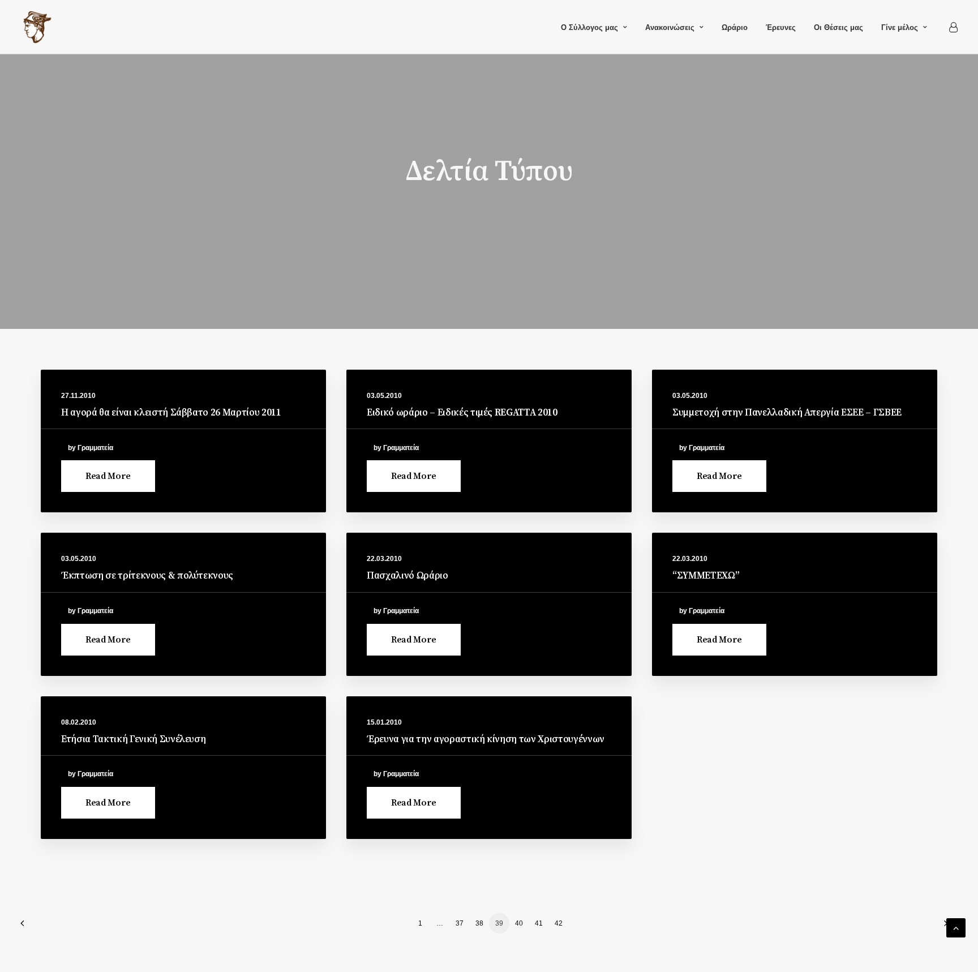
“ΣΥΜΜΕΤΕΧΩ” (705, 576)
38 (479, 923)
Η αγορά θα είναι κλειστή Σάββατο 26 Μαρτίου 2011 (171, 412)
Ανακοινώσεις (669, 27)
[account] (952, 27)
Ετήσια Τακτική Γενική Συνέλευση (133, 739)
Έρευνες (781, 27)
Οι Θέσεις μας (838, 27)
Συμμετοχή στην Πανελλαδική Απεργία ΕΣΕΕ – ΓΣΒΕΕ (787, 412)
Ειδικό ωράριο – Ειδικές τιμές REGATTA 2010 (462, 412)
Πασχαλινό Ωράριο (407, 576)
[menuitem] (594, 27)
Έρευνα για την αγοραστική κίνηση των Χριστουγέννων (485, 739)
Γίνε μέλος (899, 27)
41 (539, 923)
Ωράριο (735, 27)
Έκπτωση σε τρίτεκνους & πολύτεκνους (147, 576)
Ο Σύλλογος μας (589, 27)
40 (519, 923)
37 (460, 923)
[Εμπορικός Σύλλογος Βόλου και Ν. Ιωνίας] (37, 27)
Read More (108, 476)
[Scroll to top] (956, 927)
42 (559, 923)
